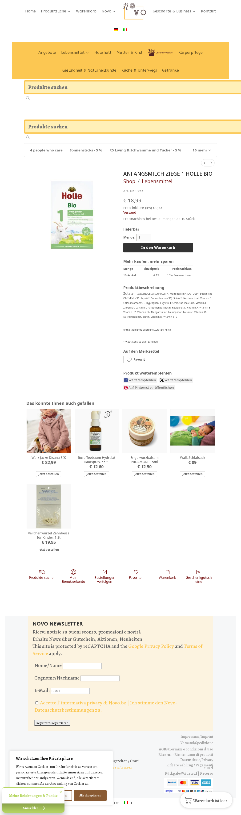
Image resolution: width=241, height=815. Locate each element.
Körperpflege (190, 52)
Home (30, 11)
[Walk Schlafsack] (192, 431)
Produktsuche (53, 11)
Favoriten (136, 577)
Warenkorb (86, 11)
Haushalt (102, 52)
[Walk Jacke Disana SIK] (49, 431)
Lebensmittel (72, 52)
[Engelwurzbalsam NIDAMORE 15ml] (144, 431)
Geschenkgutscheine (199, 579)
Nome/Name (48, 665)
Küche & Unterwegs (139, 70)
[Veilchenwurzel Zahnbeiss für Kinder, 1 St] (49, 506)
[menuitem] (204, 162)
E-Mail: (42, 690)
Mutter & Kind (129, 52)
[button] (201, 150)
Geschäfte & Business (172, 11)
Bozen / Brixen (120, 767)
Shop (129, 181)
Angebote (47, 52)
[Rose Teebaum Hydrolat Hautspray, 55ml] (97, 431)
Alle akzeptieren (90, 795)
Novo (106, 11)
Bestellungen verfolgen (104, 579)
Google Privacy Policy (151, 646)
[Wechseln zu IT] (125, 30)
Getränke (170, 70)
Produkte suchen (42, 577)
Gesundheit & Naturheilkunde (89, 70)
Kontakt (208, 11)
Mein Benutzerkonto (73, 579)
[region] (61, 778)
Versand (129, 212)
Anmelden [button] (31, 808)
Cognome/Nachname (57, 677)
